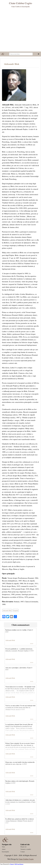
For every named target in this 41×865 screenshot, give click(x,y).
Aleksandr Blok (11, 64)
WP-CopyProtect (19, 864)
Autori (3, 849)
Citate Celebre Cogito (26, 859)
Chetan (12, 864)
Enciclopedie (5, 852)
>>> (31, 643)
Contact (22, 852)
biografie (15, 610)
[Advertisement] (20, 30)
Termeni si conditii (25, 849)
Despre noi (23, 847)
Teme (3, 847)
